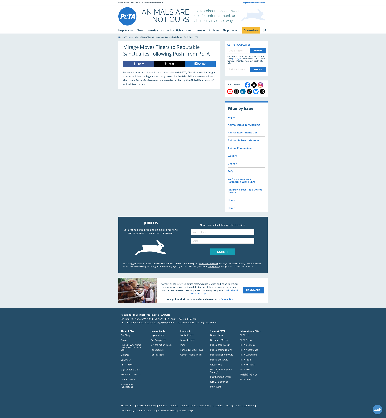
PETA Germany (247, 344)
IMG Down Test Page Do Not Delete (245, 191)
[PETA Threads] (262, 91)
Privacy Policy (127, 410)
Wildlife (232, 156)
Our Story (125, 335)
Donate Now (216, 335)
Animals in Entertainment (243, 140)
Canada (232, 163)
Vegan (232, 117)
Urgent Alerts (157, 335)
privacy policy (214, 266)
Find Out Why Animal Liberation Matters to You (131, 347)
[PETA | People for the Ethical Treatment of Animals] (127, 16)
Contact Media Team (191, 354)
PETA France (246, 340)
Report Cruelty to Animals (254, 3)
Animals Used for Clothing (244, 125)
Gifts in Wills (216, 364)
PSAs (182, 344)
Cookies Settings (186, 411)
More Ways (215, 386)
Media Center (187, 335)
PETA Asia (245, 369)
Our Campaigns (158, 340)
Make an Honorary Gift (221, 354)
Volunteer (125, 359)
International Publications (127, 385)
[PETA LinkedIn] (243, 91)
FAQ (230, 171)
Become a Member (219, 340)
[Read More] (193, 290)
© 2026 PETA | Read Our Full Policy (138, 405)
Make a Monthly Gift (220, 344)
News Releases (187, 340)
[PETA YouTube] (230, 91)
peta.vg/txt (236, 58)
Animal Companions (240, 148)
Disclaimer (217, 405)
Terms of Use (144, 410)
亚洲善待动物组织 (248, 374)
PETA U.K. (245, 335)
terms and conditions (208, 263)
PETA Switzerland (248, 354)
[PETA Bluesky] (256, 91)
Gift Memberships (219, 381)
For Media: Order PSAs (191, 349)
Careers (124, 340)
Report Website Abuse (165, 410)
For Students (157, 349)
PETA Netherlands (249, 349)
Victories (129, 37)
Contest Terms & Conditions (195, 405)
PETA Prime (127, 364)
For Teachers (157, 354)
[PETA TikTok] (249, 91)
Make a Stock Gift (219, 359)
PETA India (245, 359)
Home (121, 37)
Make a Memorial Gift (221, 349)
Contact (174, 405)
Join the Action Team (161, 344)
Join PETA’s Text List (131, 374)
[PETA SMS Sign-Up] (236, 91)
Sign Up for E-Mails (130, 369)
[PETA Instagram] (260, 85)
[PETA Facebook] (247, 85)
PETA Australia (247, 364)
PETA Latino (246, 379)
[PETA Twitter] (254, 85)
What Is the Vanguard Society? (221, 370)
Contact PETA (128, 379)
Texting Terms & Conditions (240, 405)
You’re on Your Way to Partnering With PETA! (241, 181)
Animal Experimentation (243, 132)
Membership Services (220, 376)
